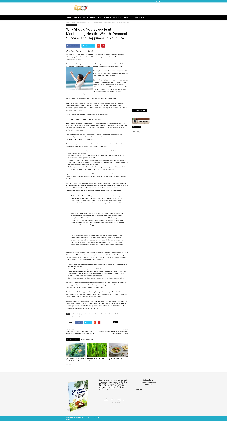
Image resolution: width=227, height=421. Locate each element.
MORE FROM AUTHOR (87, 339)
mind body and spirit (80, 316)
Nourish (76, 17)
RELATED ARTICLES (72, 339)
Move (92, 17)
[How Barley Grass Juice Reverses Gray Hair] (97, 350)
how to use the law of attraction (103, 313)
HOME (69, 17)
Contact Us (127, 17)
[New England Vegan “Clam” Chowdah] (118, 350)
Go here (68, 301)
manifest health (117, 313)
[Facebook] (153, 1)
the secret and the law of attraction (95, 316)
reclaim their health (79, 255)
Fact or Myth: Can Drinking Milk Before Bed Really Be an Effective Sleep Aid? (113, 332)
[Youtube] (159, 1)
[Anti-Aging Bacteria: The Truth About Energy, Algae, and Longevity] (75, 350)
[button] (159, 17)
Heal (84, 17)
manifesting (70, 316)
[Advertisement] (128, 9)
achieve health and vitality (93, 301)
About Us (116, 17)
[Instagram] (156, 1)
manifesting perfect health (73, 139)
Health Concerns (103, 17)
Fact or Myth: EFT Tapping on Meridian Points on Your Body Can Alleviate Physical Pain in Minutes (80, 332)
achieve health (75, 313)
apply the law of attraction (87, 313)
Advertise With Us (140, 17)
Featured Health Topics (71, 25)
